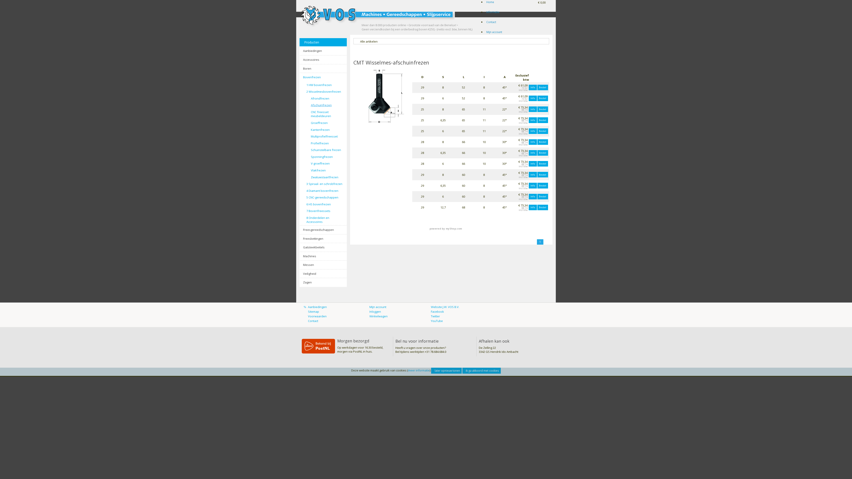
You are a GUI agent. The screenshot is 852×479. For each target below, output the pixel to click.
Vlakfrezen (318, 170)
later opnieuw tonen (447, 371)
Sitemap (313, 312)
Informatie (492, 12)
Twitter (435, 316)
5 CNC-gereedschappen (322, 197)
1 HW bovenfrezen (319, 85)
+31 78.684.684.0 (435, 352)
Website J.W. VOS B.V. (445, 307)
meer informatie (419, 370)
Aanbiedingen (312, 51)
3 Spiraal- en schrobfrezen (324, 184)
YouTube (437, 321)
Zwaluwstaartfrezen (324, 177)
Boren (307, 69)
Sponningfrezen (322, 157)
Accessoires (311, 60)
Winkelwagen (378, 316)
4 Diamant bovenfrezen (322, 191)
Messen (308, 265)
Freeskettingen (313, 239)
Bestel (542, 87)
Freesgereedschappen (318, 230)
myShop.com (454, 228)
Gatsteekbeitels (314, 247)
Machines (309, 256)
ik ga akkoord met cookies (482, 371)
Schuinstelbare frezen (326, 150)
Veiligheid (309, 274)
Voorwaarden (317, 316)
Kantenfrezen (320, 130)
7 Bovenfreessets (318, 211)
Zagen (307, 282)
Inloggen (375, 312)
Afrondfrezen (320, 98)
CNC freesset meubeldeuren (321, 114)
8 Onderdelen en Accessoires (317, 220)
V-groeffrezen (320, 163)
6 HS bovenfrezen (318, 204)
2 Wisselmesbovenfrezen (323, 92)
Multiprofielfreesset (324, 136)
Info (533, 87)
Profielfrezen (320, 143)
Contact (491, 22)
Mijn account (494, 32)
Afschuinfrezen (321, 105)
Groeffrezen (319, 123)
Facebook (437, 312)
